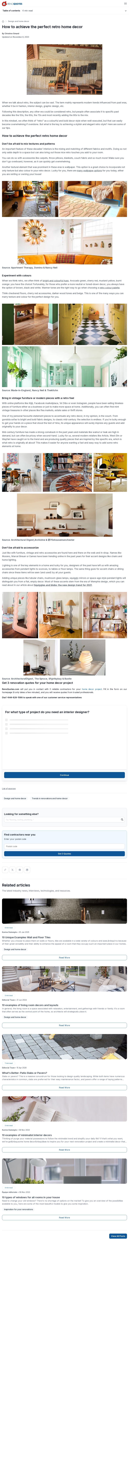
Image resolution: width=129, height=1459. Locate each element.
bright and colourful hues (56, 280)
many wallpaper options (89, 170)
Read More (64, 957)
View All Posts (118, 1236)
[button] (125, 4)
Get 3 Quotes (64, 853)
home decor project (92, 689)
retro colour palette (110, 287)
